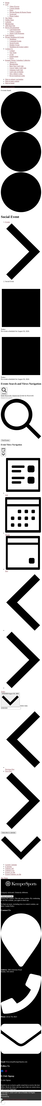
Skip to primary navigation (14, 79)
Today (3, 691)
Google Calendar (11, 865)
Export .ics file (10, 872)
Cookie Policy (9, 906)
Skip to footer (9, 83)
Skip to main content (12, 81)
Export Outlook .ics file (13, 874)
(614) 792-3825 (11, 1017)
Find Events (5, 440)
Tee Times (4, 878)
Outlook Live (9, 870)
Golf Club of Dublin (8, 87)
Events (7, 222)
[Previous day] (23, 630)
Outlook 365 (9, 868)
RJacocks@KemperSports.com (16, 1062)
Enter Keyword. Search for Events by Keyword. (17, 396)
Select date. (24, 706)
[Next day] (23, 688)
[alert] (21, 308)
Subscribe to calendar (8, 832)
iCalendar (8, 867)
